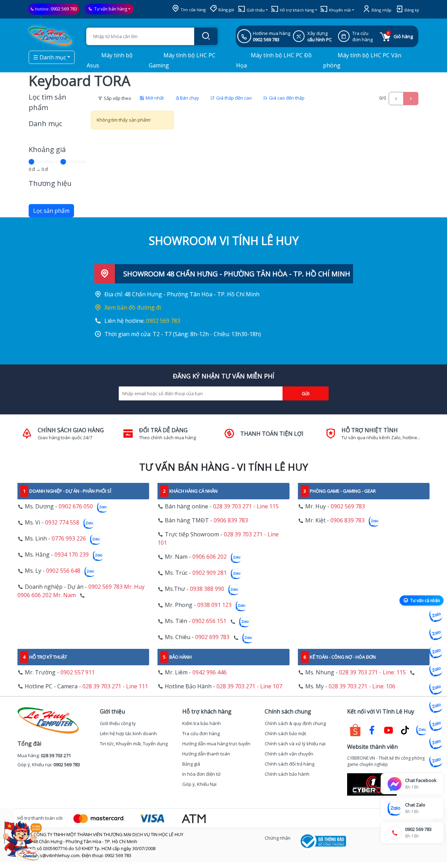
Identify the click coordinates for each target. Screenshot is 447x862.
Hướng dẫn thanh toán (206, 754)
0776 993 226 (69, 539)
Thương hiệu (50, 183)
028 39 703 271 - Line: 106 (362, 686)
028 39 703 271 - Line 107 (249, 686)
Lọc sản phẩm (51, 211)
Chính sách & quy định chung (295, 723)
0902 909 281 (209, 573)
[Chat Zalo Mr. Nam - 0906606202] (436, 670)
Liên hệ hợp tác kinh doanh (128, 733)
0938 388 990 (207, 589)
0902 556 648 (63, 571)
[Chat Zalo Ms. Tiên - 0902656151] (436, 742)
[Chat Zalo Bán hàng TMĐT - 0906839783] (436, 633)
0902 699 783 (212, 637)
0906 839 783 (231, 520)
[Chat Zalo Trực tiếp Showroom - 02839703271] (436, 651)
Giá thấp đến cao (233, 98)
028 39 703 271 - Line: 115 (372, 672)
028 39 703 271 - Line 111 (115, 686)
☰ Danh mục (49, 57)
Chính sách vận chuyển (289, 754)
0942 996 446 (209, 672)
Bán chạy (189, 98)
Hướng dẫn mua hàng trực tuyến (216, 743)
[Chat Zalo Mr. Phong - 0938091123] (436, 724)
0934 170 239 (71, 555)
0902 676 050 (76, 506)
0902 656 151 (209, 621)
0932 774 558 (62, 523)
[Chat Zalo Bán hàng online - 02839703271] (436, 615)
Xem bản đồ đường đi (132, 307)
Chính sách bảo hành (287, 774)
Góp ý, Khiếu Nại (199, 784)
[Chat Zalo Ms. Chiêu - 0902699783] (436, 760)
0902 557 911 (77, 672)
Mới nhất (154, 98)
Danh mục (45, 123)
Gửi (305, 393)
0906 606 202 (209, 557)
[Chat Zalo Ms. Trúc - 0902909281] (436, 688)
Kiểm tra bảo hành (201, 723)
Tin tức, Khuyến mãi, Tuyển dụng (134, 743)
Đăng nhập (381, 10)
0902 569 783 (64, 9)
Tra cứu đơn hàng (201, 733)
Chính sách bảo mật (285, 733)
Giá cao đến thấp (286, 98)
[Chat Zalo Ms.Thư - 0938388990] (436, 706)
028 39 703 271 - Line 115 (246, 506)
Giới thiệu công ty (118, 723)
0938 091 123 (214, 605)
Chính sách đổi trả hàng (289, 764)
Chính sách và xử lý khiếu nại (295, 743)
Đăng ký (411, 10)
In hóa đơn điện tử (201, 774)
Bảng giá (225, 9)
